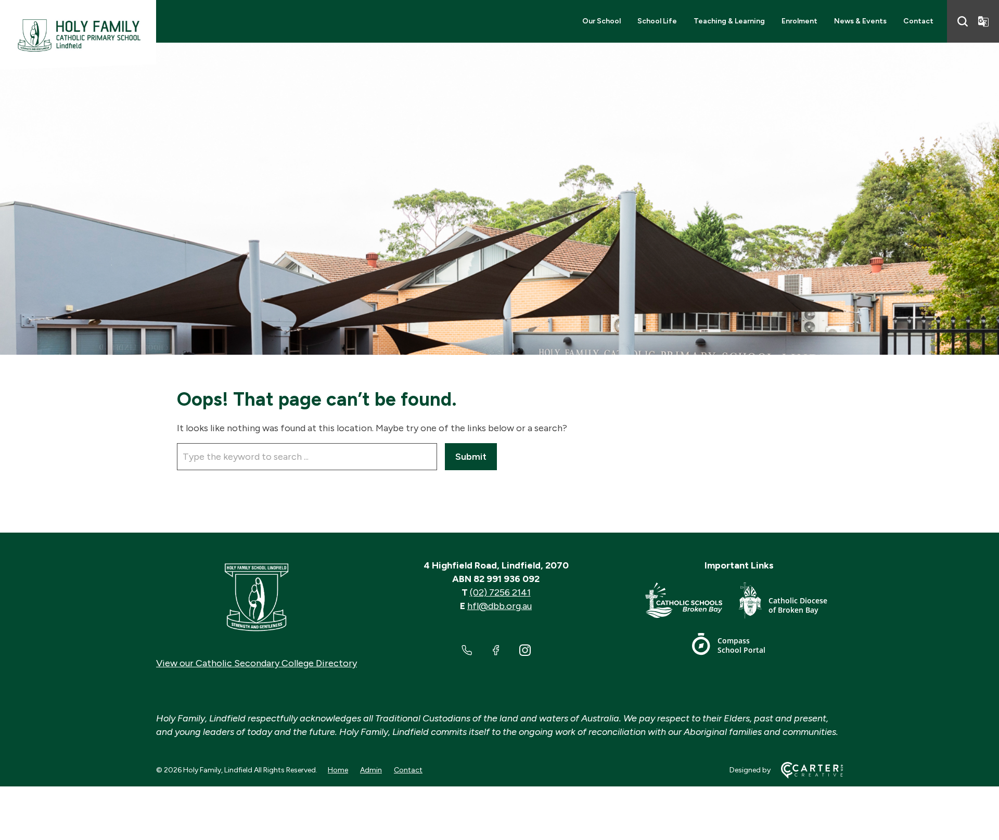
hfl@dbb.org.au (499, 606)
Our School (601, 21)
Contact (918, 21)
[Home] (256, 598)
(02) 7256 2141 (500, 592)
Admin (371, 770)
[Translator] (983, 21)
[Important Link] (692, 603)
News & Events (860, 21)
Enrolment (799, 21)
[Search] (962, 21)
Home (338, 770)
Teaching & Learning (729, 21)
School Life (657, 21)
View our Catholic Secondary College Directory (256, 663)
